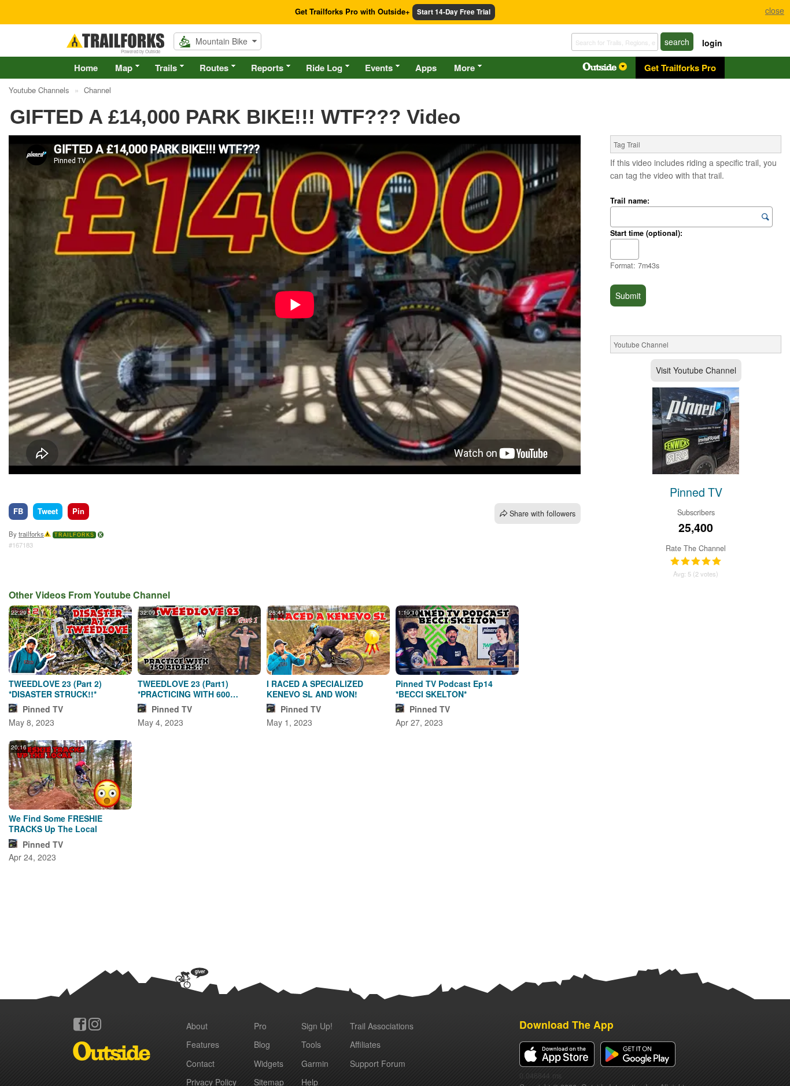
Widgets (268, 1063)
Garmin (314, 1063)
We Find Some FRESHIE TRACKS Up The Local (55, 823)
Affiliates (365, 1044)
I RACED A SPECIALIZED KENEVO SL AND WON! (315, 688)
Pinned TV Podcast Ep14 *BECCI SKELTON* (444, 688)
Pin (78, 510)
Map (123, 67)
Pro (260, 1026)
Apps (426, 67)
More (464, 67)
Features (202, 1044)
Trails (166, 67)
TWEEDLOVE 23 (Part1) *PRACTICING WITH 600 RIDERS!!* (184, 688)
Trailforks (74, 535)
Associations (382, 1026)
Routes (214, 67)
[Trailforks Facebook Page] (79, 1024)
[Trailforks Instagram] (94, 1024)
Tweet (48, 510)
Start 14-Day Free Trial (453, 12)
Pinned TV (43, 709)
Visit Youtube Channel (696, 370)
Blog (262, 1044)
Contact (200, 1063)
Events (379, 67)
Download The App (566, 1024)
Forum (377, 1063)
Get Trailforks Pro (680, 67)
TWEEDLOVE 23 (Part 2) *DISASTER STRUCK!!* (55, 688)
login (712, 43)
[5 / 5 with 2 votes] (695, 561)
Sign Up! (317, 1026)
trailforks (31, 533)
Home (86, 67)
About (197, 1026)
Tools (311, 1044)
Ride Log (324, 67)
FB (18, 510)
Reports (267, 67)
